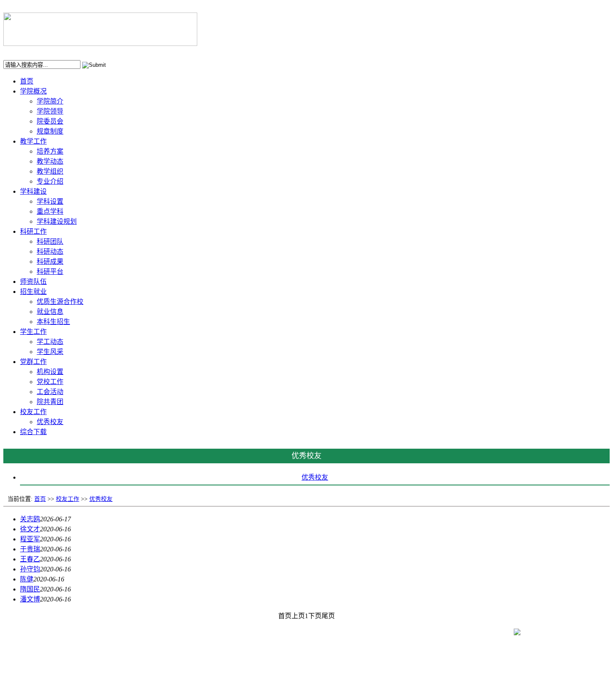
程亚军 (30, 539)
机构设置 (50, 371)
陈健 (26, 579)
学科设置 (50, 201)
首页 (26, 81)
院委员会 (50, 121)
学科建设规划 (57, 221)
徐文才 (30, 529)
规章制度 (50, 131)
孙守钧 (30, 569)
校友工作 (33, 411)
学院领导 (50, 111)
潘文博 (30, 599)
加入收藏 (51, 51)
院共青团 (50, 401)
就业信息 (50, 311)
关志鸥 (30, 519)
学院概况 (33, 91)
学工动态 (50, 341)
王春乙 (30, 559)
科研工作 (33, 231)
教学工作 (33, 141)
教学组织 (50, 171)
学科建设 (33, 191)
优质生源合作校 (60, 301)
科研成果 (50, 261)
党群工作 (33, 361)
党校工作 (50, 381)
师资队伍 (33, 281)
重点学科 (50, 211)
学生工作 (33, 331)
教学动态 (50, 161)
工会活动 (50, 391)
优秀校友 (50, 421)
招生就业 (33, 291)
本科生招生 (53, 321)
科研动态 (50, 251)
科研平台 (50, 271)
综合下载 (33, 431)
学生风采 (50, 351)
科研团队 (50, 241)
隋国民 (30, 589)
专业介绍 (50, 181)
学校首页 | (19, 51)
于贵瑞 (30, 549)
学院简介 (50, 101)
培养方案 (50, 151)
